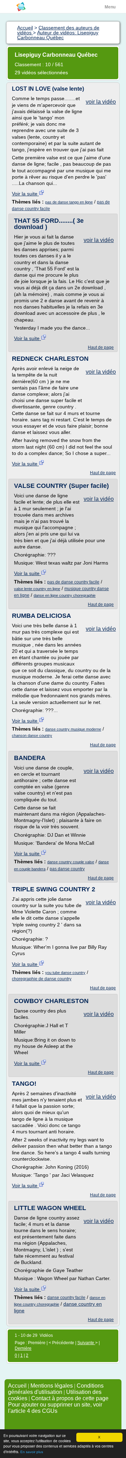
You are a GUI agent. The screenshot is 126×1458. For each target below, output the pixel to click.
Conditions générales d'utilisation (56, 1389)
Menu (110, 7)
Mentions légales (51, 1386)
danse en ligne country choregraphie (65, 595)
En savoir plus (31, 1452)
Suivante (86, 1342)
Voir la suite (25, 193)
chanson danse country (32, 735)
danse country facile (66, 1297)
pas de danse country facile (73, 582)
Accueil (17, 1386)
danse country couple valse (70, 862)
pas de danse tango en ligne (69, 202)
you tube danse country (65, 972)
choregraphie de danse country (41, 978)
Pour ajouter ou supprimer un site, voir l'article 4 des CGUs (55, 1408)
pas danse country (67, 868)
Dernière (23, 1348)
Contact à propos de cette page (69, 1398)
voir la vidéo (101, 102)
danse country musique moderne (73, 729)
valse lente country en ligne (37, 589)
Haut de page (101, 347)
